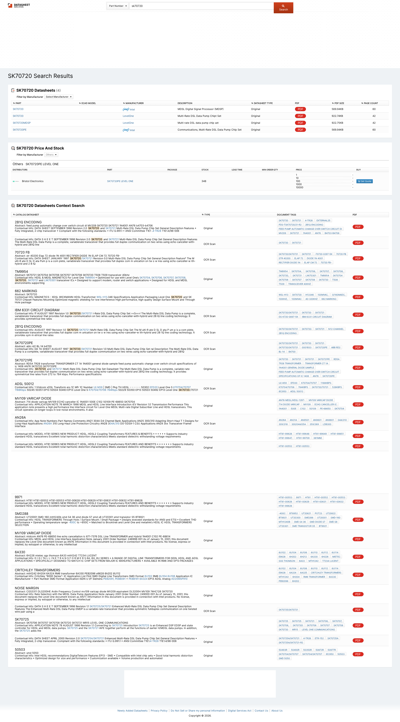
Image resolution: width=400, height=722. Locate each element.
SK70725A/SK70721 (92, 638)
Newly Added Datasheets (133, 710)
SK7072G (306, 329)
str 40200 (284, 258)
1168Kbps (20, 389)
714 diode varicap (289, 404)
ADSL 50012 (296, 391)
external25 (323, 220)
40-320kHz (311, 299)
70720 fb (341, 254)
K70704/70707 (182, 387)
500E (293, 408)
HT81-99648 (302, 433)
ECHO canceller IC (326, 404)
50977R (332, 650)
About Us (276, 710)
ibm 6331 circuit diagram (317, 316)
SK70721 (110, 228)
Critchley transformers (326, 572)
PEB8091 (120, 578)
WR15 (295, 629)
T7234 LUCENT (330, 561)
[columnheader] (44, 103)
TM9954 (90, 277)
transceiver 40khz (299, 284)
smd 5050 (284, 658)
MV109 (307, 404)
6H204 (296, 576)
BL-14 (282, 351)
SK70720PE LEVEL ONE (120, 181)
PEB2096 (283, 581)
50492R (295, 650)
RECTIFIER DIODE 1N (289, 262)
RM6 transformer (314, 576)
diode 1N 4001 (315, 258)
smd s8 (333, 521)
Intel (132, 109)
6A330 (314, 556)
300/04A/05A (299, 424)
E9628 (282, 556)
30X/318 (283, 424)
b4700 (292, 351)
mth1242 (313, 561)
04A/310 (115, 423)
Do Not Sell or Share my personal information (198, 710)
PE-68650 (325, 408)
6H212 (303, 556)
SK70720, (284, 275)
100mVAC (297, 299)
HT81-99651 (337, 433)
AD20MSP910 (179, 578)
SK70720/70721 (320, 387)
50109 (312, 408)
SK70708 (310, 279)
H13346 (309, 294)
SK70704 (337, 275)
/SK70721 (86, 258)
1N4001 (307, 233)
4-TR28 (157, 230)
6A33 (302, 561)
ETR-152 (319, 638)
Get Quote (365, 181)
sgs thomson (287, 561)
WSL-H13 (102, 297)
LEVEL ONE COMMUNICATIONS (318, 629)
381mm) (317, 438)
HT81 (308, 497)
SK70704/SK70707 (288, 654)
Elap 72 (298, 258)
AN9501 (305, 420)
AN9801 (329, 420)
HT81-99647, (285, 438)
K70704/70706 (97, 389)
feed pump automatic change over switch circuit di (310, 229)
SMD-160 (335, 517)
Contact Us (261, 710)
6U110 (314, 552)
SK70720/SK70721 (288, 254)
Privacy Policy (159, 710)
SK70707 (297, 279)
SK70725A (333, 638)
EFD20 (154, 387)
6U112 (324, 552)
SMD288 (308, 517)
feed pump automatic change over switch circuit (309, 371)
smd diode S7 (317, 521)
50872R (320, 650)
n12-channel (336, 329)
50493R (283, 650)
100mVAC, (323, 294)
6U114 (335, 552)
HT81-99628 (285, 433)
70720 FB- (326, 262)
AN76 (318, 233)
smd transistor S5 (303, 526)
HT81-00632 (336, 501)
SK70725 (117, 625)
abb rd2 (335, 347)
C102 (302, 408)
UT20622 (330, 513)
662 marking (329, 299)
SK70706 (283, 279)
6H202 (292, 556)
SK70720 (283, 220)
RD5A (336, 359)
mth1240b (284, 521)
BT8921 (283, 517)
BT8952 (293, 513)
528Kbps (337, 387)
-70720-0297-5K (323, 254)
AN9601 (317, 420)
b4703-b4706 (332, 233)
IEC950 (282, 391)
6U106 (303, 552)
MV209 (282, 233)
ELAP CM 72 (310, 262)
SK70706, (156, 277)
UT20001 (322, 517)
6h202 (295, 581)
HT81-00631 (319, 501)
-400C (72, 522)
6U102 (282, 552)
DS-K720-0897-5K (288, 316)
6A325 (303, 572)
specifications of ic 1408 (294, 376)
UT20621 (306, 513)
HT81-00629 (302, 501)
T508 (335, 279)
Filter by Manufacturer (30, 96)
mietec (336, 556)
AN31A (293, 420)
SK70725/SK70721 (100, 606)
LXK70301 (50, 280)
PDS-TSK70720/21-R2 (290, 224)
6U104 (292, 552)
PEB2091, (108, 578)
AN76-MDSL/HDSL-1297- (292, 400)
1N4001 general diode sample (296, 367)
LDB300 (327, 424)
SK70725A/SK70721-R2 (291, 642)
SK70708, (180, 277)
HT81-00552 (285, 446)
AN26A (47, 423)
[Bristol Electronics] (17, 181)
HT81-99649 (320, 433)
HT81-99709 (303, 438)
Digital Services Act (239, 710)
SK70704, (145, 277)
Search (283, 9)
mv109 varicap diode (321, 400)
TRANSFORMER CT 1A (316, 363)
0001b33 (306, 347)
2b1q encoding (314, 224)
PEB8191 (134, 578)
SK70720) (298, 625)
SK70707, (168, 277)
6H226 (325, 556)
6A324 (144, 578)
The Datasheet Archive (19, 5)
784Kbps (112, 389)
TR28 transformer (290, 363)
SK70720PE (321, 347)
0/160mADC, (338, 294)
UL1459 (98, 387)
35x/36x (314, 424)
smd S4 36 (300, 521)
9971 (298, 497)
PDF (300, 109)
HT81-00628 (285, 501)
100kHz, (283, 299)
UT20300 (295, 517)
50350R (307, 650)
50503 (341, 654)
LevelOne (128, 115)
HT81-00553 (302, 446)
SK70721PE (324, 359)
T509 (281, 284)
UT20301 (283, 526)
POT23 (318, 513)
